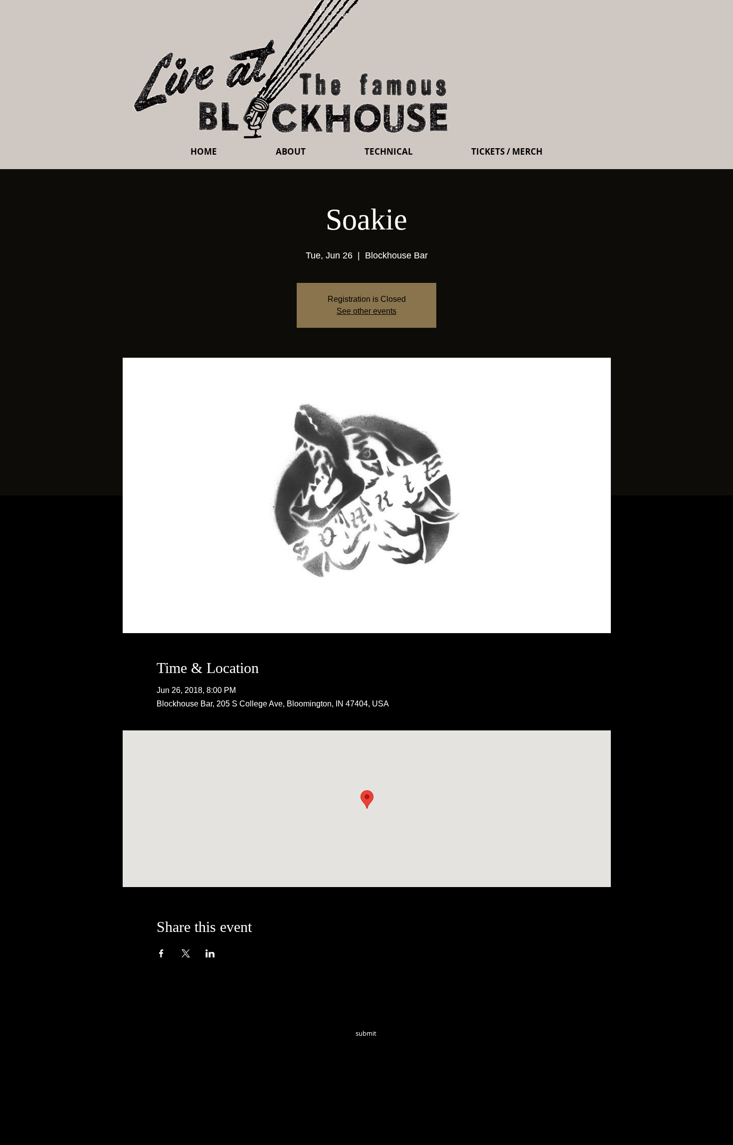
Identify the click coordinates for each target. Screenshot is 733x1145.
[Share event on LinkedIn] (210, 953)
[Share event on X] (185, 953)
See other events (366, 311)
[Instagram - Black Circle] (437, 1047)
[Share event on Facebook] (161, 953)
